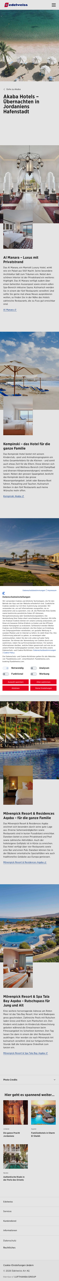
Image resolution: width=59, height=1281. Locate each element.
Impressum (52, 590)
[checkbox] (33, 668)
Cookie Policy (9, 653)
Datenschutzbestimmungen (34, 590)
